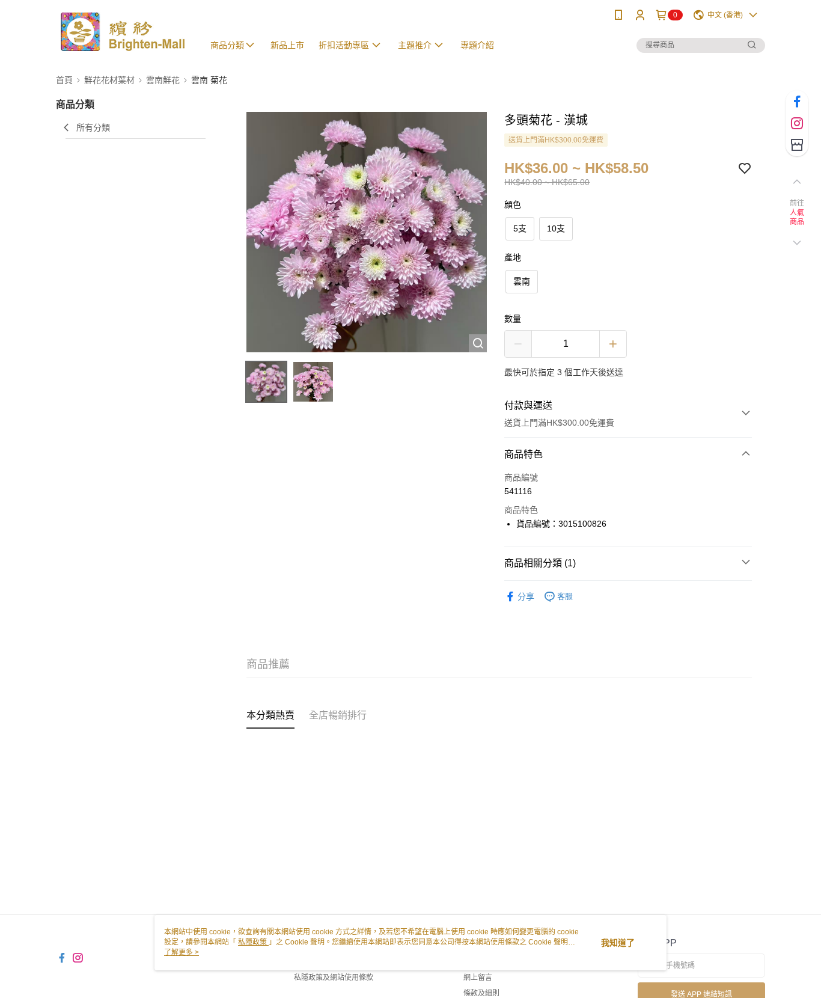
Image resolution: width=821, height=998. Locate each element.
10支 (556, 228)
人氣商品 (797, 218)
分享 (525, 596)
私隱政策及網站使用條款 (333, 977)
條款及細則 (481, 993)
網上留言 (477, 977)
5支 (519, 228)
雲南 (521, 281)
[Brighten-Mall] (122, 31)
